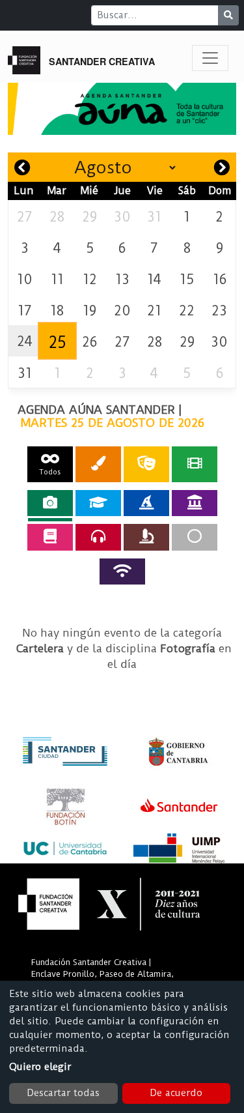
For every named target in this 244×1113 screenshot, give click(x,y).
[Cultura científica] (146, 537)
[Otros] (194, 537)
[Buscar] (228, 15)
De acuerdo (176, 1093)
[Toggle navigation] (210, 58)
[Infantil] (146, 503)
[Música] (98, 537)
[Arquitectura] (194, 503)
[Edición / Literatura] (50, 537)
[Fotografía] (50, 503)
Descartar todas (63, 1093)
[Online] (122, 571)
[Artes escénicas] (146, 464)
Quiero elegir (40, 1067)
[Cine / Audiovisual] (194, 464)
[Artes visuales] (98, 464)
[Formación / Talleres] (98, 503)
